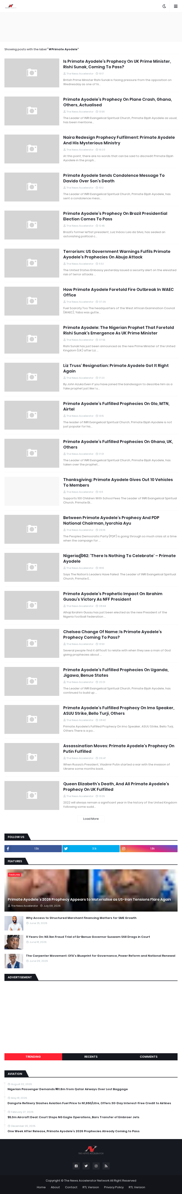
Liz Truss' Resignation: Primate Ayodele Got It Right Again (116, 368)
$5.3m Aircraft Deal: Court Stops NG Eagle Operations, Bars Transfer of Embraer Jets (73, 1117)
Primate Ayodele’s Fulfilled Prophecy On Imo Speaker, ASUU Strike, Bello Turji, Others (118, 710)
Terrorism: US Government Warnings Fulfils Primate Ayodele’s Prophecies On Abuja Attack (116, 254)
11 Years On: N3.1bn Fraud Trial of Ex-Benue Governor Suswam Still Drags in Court (88, 937)
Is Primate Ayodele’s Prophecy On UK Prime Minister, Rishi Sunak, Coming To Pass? (117, 64)
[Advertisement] (91, 27)
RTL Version (91, 1187)
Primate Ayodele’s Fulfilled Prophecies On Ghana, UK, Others (118, 444)
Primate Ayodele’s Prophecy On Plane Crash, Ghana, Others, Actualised (117, 102)
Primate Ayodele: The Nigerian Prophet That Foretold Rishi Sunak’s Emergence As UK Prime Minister (118, 330)
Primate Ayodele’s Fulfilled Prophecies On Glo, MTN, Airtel (116, 406)
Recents (90, 1057)
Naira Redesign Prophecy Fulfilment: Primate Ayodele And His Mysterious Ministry (119, 140)
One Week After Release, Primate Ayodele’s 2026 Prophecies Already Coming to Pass (74, 1131)
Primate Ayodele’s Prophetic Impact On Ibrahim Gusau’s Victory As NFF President (112, 596)
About (55, 1187)
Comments (148, 1057)
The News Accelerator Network (86, 1180)
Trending (33, 1057)
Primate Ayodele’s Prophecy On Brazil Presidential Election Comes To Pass (115, 216)
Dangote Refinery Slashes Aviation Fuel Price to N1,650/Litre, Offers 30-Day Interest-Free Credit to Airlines (89, 1103)
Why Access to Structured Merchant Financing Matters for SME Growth (81, 918)
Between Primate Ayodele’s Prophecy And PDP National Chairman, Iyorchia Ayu (111, 520)
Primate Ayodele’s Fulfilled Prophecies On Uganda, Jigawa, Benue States (115, 672)
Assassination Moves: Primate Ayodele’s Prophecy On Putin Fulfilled (118, 748)
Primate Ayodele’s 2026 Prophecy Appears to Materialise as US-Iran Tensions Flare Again (89, 899)
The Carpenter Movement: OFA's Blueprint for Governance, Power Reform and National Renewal (100, 956)
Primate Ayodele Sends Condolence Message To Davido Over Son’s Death (114, 178)
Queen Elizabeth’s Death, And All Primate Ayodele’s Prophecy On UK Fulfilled (116, 786)
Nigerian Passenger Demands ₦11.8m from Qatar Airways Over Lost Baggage (68, 1089)
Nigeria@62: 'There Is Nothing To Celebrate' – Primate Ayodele (119, 558)
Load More (91, 819)
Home (41, 1187)
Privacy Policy (114, 1187)
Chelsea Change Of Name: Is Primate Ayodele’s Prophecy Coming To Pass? (112, 634)
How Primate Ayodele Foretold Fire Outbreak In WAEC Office (118, 292)
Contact (71, 1187)
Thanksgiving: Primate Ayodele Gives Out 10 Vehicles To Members (118, 482)
